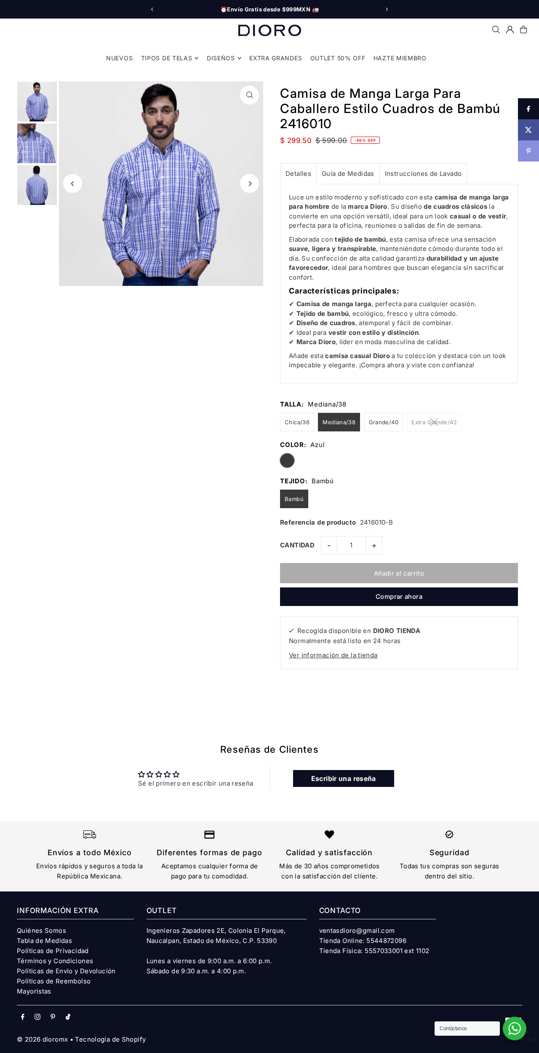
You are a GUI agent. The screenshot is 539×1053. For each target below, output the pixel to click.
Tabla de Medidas (44, 941)
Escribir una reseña (343, 778)
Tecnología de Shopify (110, 1039)
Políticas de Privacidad (53, 951)
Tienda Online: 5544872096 (362, 941)
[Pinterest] (53, 1017)
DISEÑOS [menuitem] (221, 58)
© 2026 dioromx (42, 1039)
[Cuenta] (510, 29)
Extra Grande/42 (434, 422)
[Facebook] (22, 1017)
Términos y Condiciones (55, 961)
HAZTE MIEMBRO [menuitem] (400, 58)
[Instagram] (37, 1017)
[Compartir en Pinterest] (528, 151)
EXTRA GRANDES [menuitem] (275, 58)
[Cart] (523, 29)
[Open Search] (496, 29)
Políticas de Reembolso (54, 981)
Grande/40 (383, 422)
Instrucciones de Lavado (423, 174)
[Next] (386, 9)
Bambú (294, 499)
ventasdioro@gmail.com (357, 930)
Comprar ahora (399, 596)
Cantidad (297, 545)
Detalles (298, 174)
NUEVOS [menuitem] (119, 58)
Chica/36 (297, 422)
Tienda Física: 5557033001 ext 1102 (374, 951)
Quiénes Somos (41, 930)
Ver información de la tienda (333, 655)
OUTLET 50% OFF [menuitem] (338, 58)
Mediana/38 (339, 422)
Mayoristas (34, 991)
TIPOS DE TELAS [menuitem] (166, 58)
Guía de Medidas (348, 174)
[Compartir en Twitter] (528, 129)
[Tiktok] (68, 1017)
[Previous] (152, 9)
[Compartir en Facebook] (528, 108)
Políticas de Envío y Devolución (66, 971)
